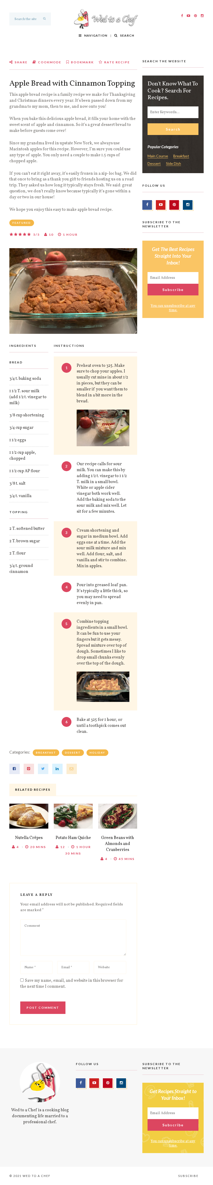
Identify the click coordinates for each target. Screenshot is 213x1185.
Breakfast (46, 752)
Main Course (158, 156)
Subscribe (188, 1175)
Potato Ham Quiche (73, 838)
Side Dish (173, 164)
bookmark (82, 62)
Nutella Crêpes (29, 838)
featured (21, 222)
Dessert (73, 752)
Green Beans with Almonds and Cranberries (117, 844)
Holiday (97, 752)
